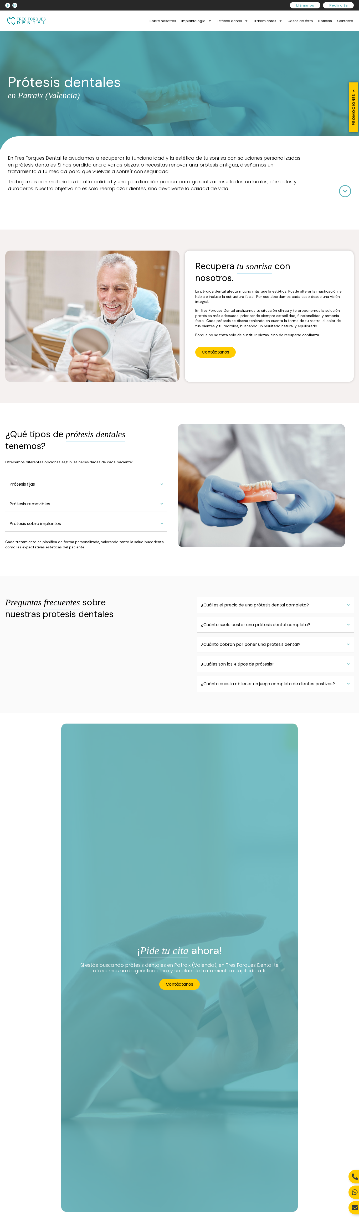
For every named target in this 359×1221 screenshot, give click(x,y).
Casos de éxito (300, 20)
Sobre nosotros (163, 20)
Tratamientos (264, 20)
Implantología (193, 20)
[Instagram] (14, 5)
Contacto (345, 20)
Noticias (325, 20)
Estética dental (229, 20)
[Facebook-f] (7, 5)
